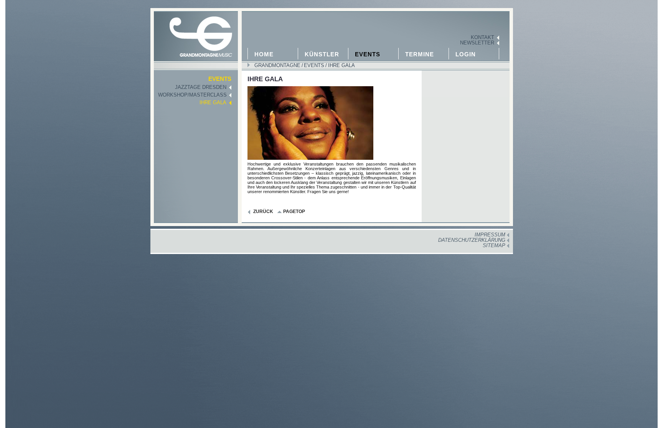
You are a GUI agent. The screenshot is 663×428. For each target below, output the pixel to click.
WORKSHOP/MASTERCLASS (192, 95)
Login (465, 54)
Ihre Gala (341, 65)
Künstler (322, 54)
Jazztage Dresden (200, 87)
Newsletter (477, 43)
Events (367, 54)
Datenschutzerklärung (471, 240)
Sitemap (494, 245)
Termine (419, 54)
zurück (263, 211)
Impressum (490, 235)
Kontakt (482, 37)
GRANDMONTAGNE (277, 65)
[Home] (194, 32)
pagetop (294, 211)
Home (264, 54)
